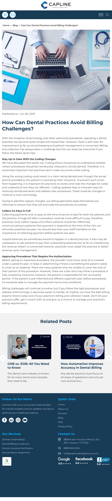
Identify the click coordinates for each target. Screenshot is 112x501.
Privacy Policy (65, 426)
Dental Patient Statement (16, 452)
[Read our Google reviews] (64, 461)
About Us (63, 409)
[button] (3, 358)
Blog (15, 25)
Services (62, 413)
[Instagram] (18, 420)
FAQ (60, 422)
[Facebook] (4, 420)
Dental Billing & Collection (16, 444)
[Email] (13, 15)
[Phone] (5, 15)
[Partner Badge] (7, 465)
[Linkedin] (11, 420)
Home (6, 25)
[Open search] (107, 15)
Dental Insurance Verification (17, 448)
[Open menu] (101, 14)
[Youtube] (25, 420)
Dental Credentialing (13, 439)
